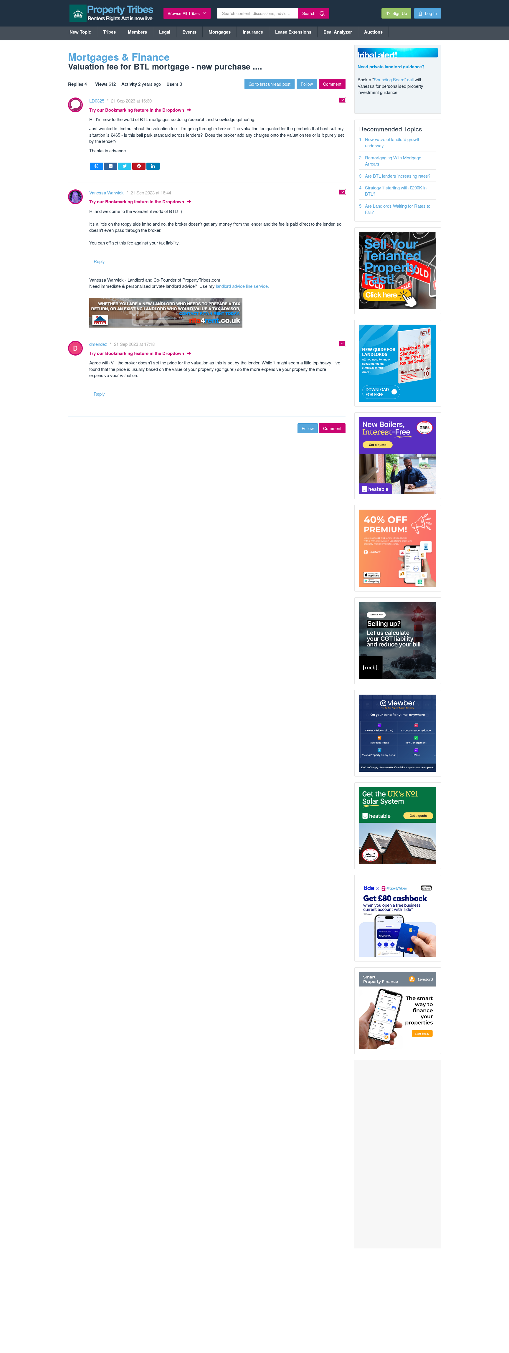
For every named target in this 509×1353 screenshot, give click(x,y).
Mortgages (220, 32)
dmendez (98, 344)
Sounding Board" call (394, 79)
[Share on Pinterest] (139, 166)
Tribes (109, 32)
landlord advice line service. (242, 286)
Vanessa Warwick (107, 192)
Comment (332, 84)
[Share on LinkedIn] (153, 166)
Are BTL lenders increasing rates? (397, 176)
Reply (99, 261)
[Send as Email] (96, 166)
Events (189, 32)
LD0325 (97, 101)
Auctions (373, 32)
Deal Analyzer (337, 32)
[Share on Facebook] (110, 166)
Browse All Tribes (184, 13)
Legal (164, 32)
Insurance (253, 32)
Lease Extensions (293, 32)
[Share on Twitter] (124, 166)
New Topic (80, 32)
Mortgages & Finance (119, 56)
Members (137, 32)
